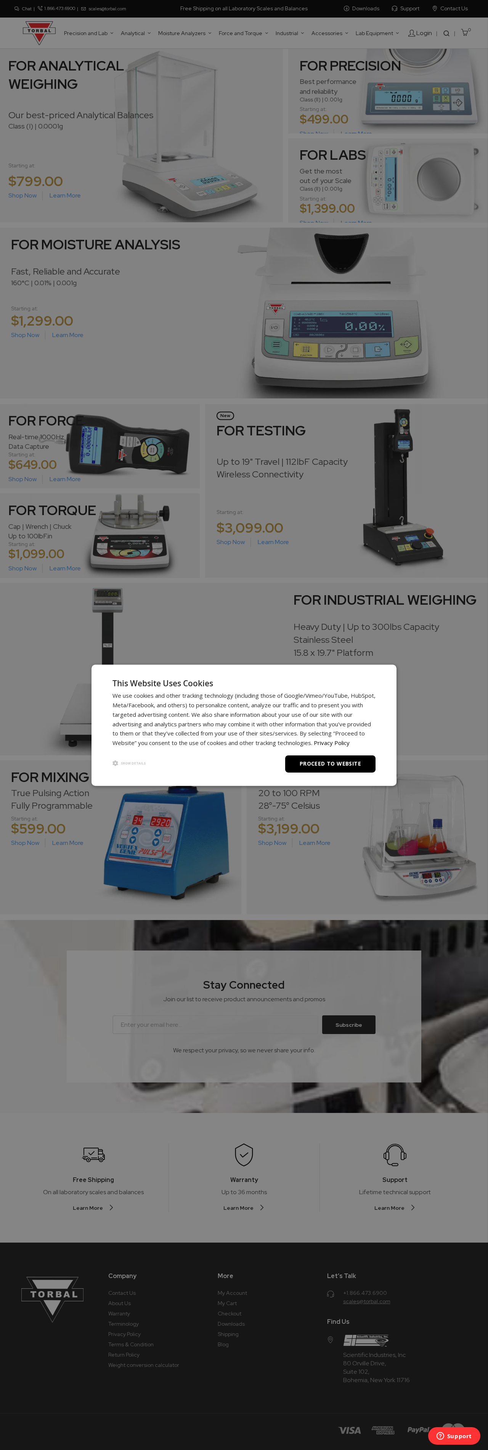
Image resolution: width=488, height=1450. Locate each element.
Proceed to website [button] (330, 763)
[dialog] (244, 725)
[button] (129, 764)
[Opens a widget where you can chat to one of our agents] (454, 1436)
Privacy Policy (332, 743)
